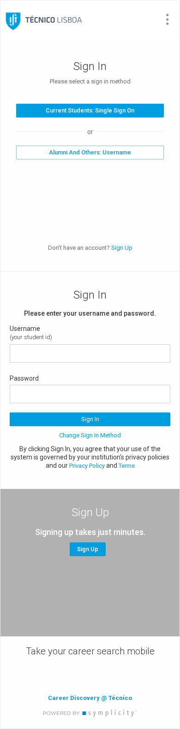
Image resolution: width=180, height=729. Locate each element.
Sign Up (121, 247)
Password (24, 378)
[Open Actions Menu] (167, 19)
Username (25, 328)
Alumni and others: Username (90, 152)
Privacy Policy (87, 465)
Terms (127, 465)
